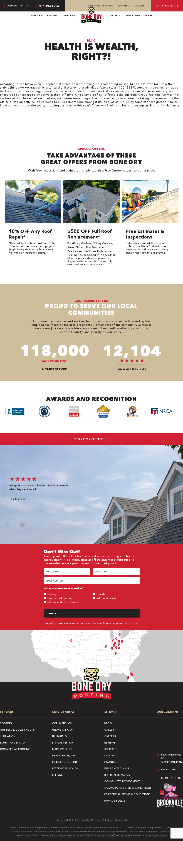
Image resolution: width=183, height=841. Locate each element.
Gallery (110, 729)
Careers (139, 5)
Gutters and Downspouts (63, 602)
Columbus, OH (62, 723)
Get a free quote (167, 5)
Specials (114, 15)
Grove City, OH (63, 729)
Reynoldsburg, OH (65, 768)
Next (22, 525)
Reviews (52, 15)
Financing (133, 15)
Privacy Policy (131, 623)
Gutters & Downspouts (17, 729)
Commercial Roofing (59, 598)
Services (36, 15)
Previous (7, 525)
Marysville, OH (62, 749)
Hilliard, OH (60, 736)
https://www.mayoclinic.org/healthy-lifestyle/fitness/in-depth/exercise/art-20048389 (72, 87)
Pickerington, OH (64, 762)
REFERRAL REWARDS (101, 5)
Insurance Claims (116, 768)
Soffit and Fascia (106, 598)
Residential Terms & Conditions (127, 794)
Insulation (102, 594)
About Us (69, 15)
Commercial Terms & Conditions (128, 787)
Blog (148, 15)
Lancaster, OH (62, 742)
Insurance (123, 5)
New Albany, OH (63, 755)
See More (58, 774)
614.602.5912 (169, 769)
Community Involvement (122, 781)
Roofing (51, 594)
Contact (111, 755)
